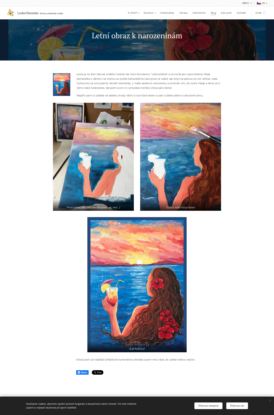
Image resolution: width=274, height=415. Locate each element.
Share (84, 372)
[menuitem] (134, 13)
